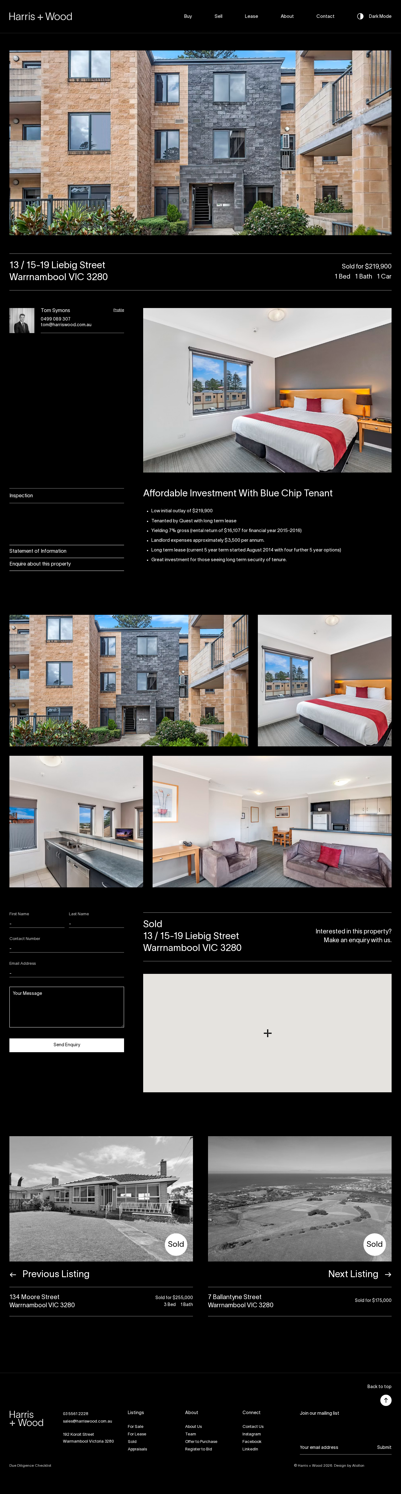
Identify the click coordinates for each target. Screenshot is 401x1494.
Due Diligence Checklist (30, 1465)
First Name (19, 914)
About (287, 16)
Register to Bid (198, 1449)
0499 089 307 (55, 319)
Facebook (252, 1442)
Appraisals (137, 1449)
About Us (193, 1427)
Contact (325, 16)
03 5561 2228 (75, 1414)
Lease (251, 16)
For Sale (135, 1427)
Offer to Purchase (201, 1442)
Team (190, 1434)
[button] (379, 1387)
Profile (118, 310)
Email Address (22, 964)
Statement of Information (37, 551)
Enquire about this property (40, 564)
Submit (384, 1448)
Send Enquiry (67, 1045)
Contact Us (252, 1427)
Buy (188, 16)
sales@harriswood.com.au (87, 1421)
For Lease (137, 1434)
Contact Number (24, 939)
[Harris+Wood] (40, 16)
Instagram (251, 1434)
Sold (132, 1442)
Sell (218, 16)
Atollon (358, 1465)
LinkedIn (250, 1449)
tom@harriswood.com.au (66, 325)
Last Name (79, 914)
